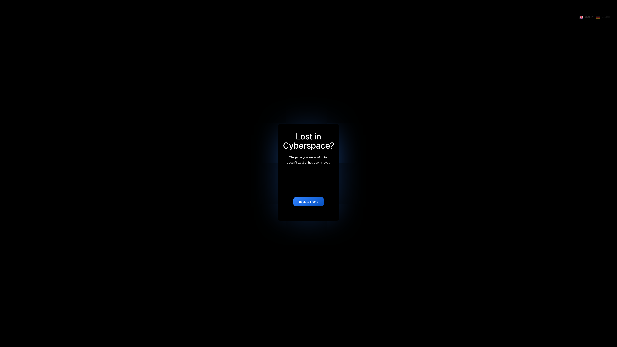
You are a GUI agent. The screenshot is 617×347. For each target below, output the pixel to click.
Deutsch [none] (606, 16)
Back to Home (308, 201)
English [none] (589, 16)
